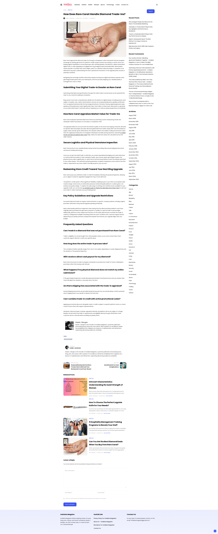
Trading (131, 286)
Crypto (131, 213)
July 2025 (131, 130)
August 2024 (132, 164)
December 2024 (134, 152)
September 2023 (134, 179)
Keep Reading (109, 396)
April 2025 (131, 140)
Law (130, 250)
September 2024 (134, 161)
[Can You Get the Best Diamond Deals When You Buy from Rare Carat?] (75, 446)
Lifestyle (70, 10)
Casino (131, 207)
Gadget (131, 235)
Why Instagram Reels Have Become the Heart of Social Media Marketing (140, 23)
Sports (131, 277)
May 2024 (132, 173)
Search (151, 11)
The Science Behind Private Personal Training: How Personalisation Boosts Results (141, 86)
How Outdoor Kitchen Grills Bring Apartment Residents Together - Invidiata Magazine (141, 60)
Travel (131, 290)
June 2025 (132, 134)
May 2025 (131, 137)
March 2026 (132, 118)
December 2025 (133, 121)
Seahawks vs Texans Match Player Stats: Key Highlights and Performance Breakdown (141, 29)
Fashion (131, 226)
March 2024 (132, 176)
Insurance (132, 247)
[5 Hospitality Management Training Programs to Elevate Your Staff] (75, 427)
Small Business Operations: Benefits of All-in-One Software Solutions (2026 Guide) (141, 74)
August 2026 (132, 115)
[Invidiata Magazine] (68, 4)
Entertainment (133, 222)
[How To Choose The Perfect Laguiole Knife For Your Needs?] (75, 407)
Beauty (131, 195)
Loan (130, 259)
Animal (131, 189)
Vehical (131, 293)
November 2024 (133, 155)
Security (131, 268)
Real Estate (132, 262)
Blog (130, 201)
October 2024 (133, 158)
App (130, 192)
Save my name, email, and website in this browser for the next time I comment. (86, 498)
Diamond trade (68, 339)
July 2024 (131, 167)
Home (64, 10)
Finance (131, 229)
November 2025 (133, 124)
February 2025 (133, 146)
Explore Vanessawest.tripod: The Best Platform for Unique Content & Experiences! (140, 41)
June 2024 (132, 170)
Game (131, 238)
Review (131, 265)
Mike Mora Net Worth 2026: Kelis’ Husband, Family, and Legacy (141, 47)
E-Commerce (133, 216)
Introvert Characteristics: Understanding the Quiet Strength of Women (106, 385)
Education (132, 219)
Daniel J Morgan (70, 18)
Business (131, 204)
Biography (132, 198)
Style (130, 280)
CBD (130, 210)
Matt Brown (92, 413)
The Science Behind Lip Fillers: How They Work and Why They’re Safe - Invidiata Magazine (140, 82)
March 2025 (132, 143)
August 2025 (132, 127)
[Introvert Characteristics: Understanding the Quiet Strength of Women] (75, 387)
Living (130, 256)
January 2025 (133, 149)
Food (130, 232)
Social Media (132, 274)
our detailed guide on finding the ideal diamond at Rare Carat (101, 188)
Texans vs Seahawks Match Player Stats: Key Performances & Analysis (141, 35)
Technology (132, 283)
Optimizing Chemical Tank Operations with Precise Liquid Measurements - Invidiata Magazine (141, 70)
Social (130, 271)
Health (131, 241)
